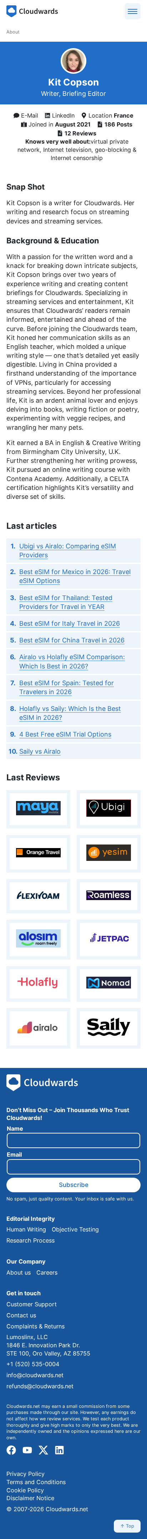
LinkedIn (62, 115)
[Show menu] (133, 11)
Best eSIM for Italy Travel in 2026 (69, 623)
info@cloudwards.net (35, 1375)
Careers (46, 1272)
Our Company (25, 1261)
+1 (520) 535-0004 (32, 1364)
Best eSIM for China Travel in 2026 (72, 640)
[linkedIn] (59, 1450)
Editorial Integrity (30, 1218)
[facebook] (11, 1450)
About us (18, 1272)
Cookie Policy (25, 1490)
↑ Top (127, 1526)
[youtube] (27, 1450)
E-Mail (28, 115)
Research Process (30, 1240)
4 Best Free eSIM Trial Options (65, 734)
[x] (43, 1450)
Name (15, 1128)
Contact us (21, 1315)
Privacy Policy (25, 1473)
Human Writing (26, 1229)
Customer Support (31, 1304)
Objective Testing (75, 1229)
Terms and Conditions (36, 1482)
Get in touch (23, 1293)
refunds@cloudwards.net (40, 1386)
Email (14, 1154)
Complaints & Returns (35, 1326)
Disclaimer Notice (30, 1498)
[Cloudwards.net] (32, 11)
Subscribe (73, 1184)
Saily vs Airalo (40, 751)
